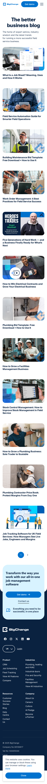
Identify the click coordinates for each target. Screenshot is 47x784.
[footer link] (16, 630)
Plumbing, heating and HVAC (33, 666)
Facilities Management (31, 681)
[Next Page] (27, 555)
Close (23, 775)
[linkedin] (22, 639)
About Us (29, 698)
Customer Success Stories (7, 701)
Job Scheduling (10, 668)
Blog (5, 708)
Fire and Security (33, 675)
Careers (29, 702)
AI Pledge (29, 710)
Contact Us (6, 720)
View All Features (11, 676)
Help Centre (6, 713)
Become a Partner (29, 715)
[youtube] (28, 639)
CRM (5, 664)
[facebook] (5, 639)
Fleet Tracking (9, 672)
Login (19, 648)
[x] (16, 639)
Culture (28, 706)
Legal (5, 755)
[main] (12, 4)
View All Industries (34, 686)
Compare (7, 680)
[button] (41, 4)
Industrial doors (32, 671)
